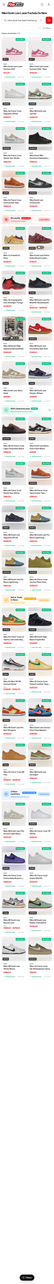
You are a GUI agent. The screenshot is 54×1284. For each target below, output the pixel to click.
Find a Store (44, 794)
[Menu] (4, 4)
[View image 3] (16, 337)
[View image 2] (41, 247)
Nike (5, 64)
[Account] (49, 4)
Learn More (44, 220)
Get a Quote (44, 600)
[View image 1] (39, 247)
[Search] (42, 4)
